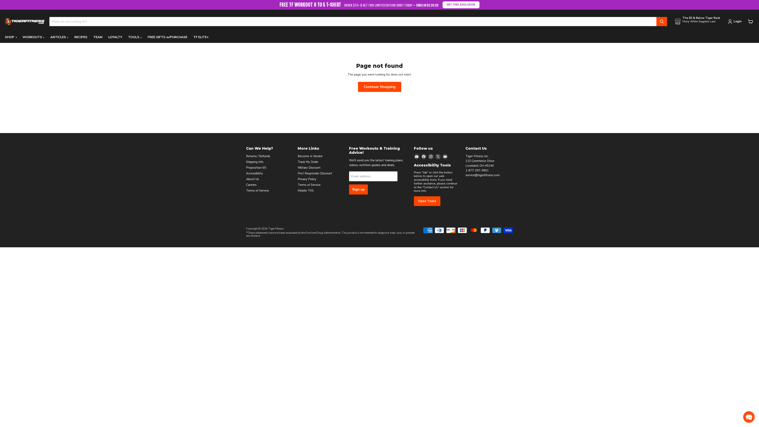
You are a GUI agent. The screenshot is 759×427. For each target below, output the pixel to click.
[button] (749, 417)
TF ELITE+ (201, 37)
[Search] (661, 21)
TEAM (97, 37)
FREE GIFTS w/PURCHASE (167, 37)
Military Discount (309, 168)
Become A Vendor (310, 156)
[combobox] (352, 21)
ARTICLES (58, 37)
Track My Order (308, 162)
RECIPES (80, 37)
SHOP (10, 37)
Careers (251, 185)
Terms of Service (257, 191)
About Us (252, 179)
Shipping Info (254, 162)
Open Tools (427, 201)
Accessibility (254, 173)
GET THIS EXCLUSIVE (460, 4)
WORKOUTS (33, 37)
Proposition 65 (256, 168)
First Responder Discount (315, 173)
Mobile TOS (306, 191)
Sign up (358, 189)
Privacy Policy (307, 179)
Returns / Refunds (258, 156)
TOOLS (134, 37)
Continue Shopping (380, 86)
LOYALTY (115, 37)
